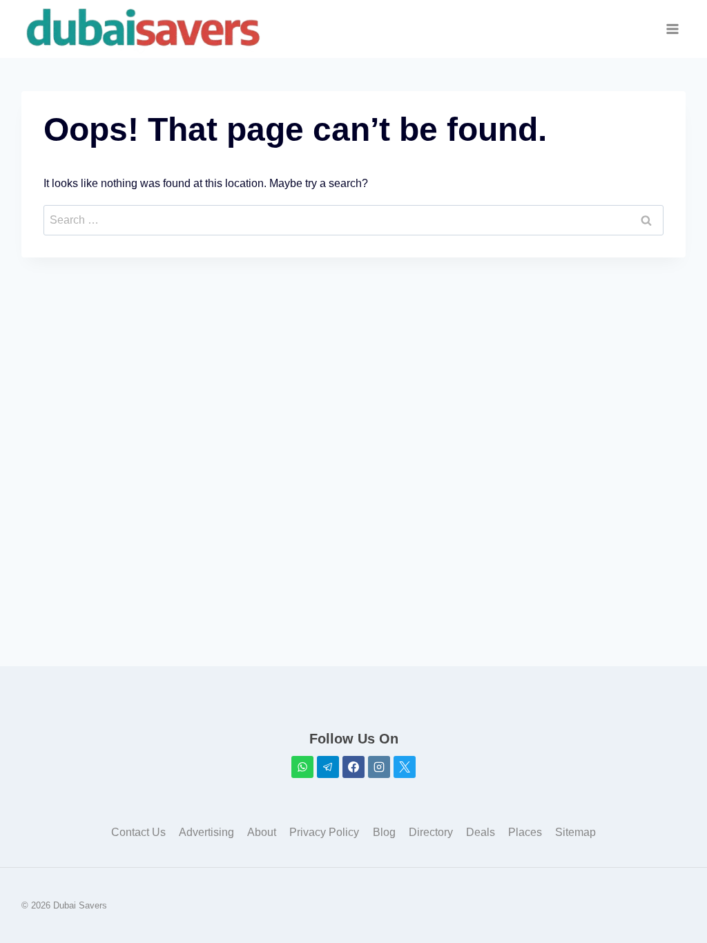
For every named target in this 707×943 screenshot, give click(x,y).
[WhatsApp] (302, 767)
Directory (431, 832)
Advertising (206, 832)
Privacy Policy (324, 832)
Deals (480, 832)
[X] (405, 767)
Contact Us (138, 832)
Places (525, 832)
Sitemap (575, 832)
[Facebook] (353, 767)
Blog (384, 832)
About (261, 832)
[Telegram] (328, 767)
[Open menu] (673, 29)
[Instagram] (379, 767)
